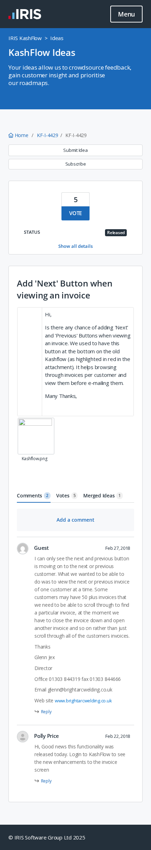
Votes (66, 495)
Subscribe (75, 164)
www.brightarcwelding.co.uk (83, 700)
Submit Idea (75, 150)
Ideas (57, 37)
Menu (126, 14)
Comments (32, 495)
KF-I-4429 (47, 135)
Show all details (75, 246)
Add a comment (75, 519)
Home (21, 135)
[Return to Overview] (24, 14)
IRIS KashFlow (25, 37)
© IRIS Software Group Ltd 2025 (46, 837)
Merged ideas (102, 495)
